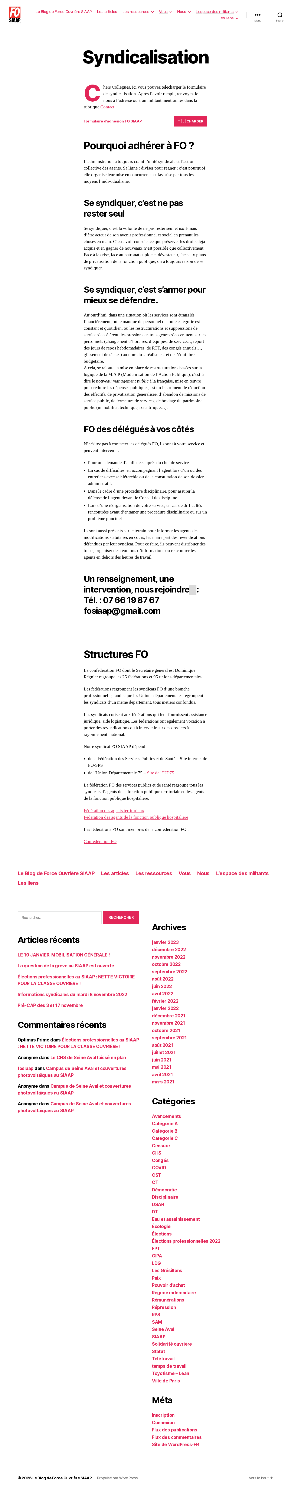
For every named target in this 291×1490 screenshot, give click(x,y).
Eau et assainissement (176, 1219)
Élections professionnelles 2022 (186, 1241)
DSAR (158, 1204)
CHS (156, 1153)
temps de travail (169, 1366)
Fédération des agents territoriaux (114, 811)
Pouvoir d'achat (168, 1285)
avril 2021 (162, 1074)
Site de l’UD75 (160, 773)
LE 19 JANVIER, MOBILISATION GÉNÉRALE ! (64, 955)
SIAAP (159, 1336)
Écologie (161, 1226)
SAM (157, 1322)
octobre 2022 (166, 964)
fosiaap (25, 1068)
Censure (161, 1145)
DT (155, 1211)
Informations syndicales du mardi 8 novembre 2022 (72, 994)
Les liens (226, 18)
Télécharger (190, 121)
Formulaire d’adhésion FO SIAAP (113, 121)
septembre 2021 (169, 1037)
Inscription (163, 1415)
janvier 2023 (165, 942)
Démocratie (164, 1189)
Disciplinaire (165, 1197)
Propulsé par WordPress (117, 1478)
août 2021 (162, 1045)
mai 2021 (161, 1067)
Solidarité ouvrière (172, 1344)
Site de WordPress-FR (175, 1444)
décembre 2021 (169, 1015)
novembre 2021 (168, 1023)
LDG (156, 1263)
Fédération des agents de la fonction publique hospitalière (136, 817)
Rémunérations (168, 1300)
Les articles (107, 11)
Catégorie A (165, 1123)
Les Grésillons (167, 1270)
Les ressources (135, 11)
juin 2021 (161, 1060)
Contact (107, 107)
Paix (156, 1278)
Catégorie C (165, 1138)
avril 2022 (162, 993)
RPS (156, 1314)
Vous (163, 11)
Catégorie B (164, 1131)
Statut (158, 1351)
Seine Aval (163, 1329)
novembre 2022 (169, 957)
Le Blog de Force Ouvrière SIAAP (64, 11)
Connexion (163, 1422)
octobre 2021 (166, 1030)
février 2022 (165, 1001)
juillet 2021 (164, 1052)
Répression (164, 1307)
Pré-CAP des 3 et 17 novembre (50, 1005)
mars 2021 (163, 1081)
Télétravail (163, 1358)
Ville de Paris (166, 1381)
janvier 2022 (165, 1008)
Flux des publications (174, 1429)
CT (155, 1182)
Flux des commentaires (177, 1437)
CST (156, 1175)
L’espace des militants (215, 11)
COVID (159, 1167)
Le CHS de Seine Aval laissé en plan (88, 1057)
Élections (162, 1234)
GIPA (157, 1255)
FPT (156, 1248)
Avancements (166, 1116)
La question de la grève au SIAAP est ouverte (66, 965)
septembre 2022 (169, 971)
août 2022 (163, 979)
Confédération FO (100, 841)
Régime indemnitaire (174, 1292)
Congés (160, 1160)
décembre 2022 (169, 949)
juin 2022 (162, 986)
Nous (181, 11)
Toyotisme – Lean (170, 1373)
